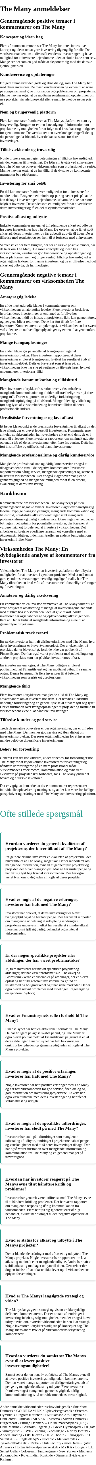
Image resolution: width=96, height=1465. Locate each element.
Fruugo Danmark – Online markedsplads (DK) (53, 1423)
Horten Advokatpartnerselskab (36, 1447)
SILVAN (39, 1419)
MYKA (66, 1447)
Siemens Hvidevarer (70, 1455)
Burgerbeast (8, 1423)
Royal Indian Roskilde (37, 1455)
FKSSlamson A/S (57, 1415)
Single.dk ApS (29, 1439)
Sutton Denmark (74, 1419)
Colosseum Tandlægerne (38, 1451)
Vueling (40, 1431)
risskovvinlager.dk (57, 1407)
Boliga (80, 1447)
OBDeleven (33, 1435)
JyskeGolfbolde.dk (13, 1443)
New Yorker (67, 1451)
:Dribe (34, 1443)
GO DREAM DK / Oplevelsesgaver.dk (44, 1411)
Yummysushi (11, 1431)
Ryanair (78, 1415)
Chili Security (51, 1443)
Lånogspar (74, 1435)
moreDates (71, 1443)
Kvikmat (6, 1459)
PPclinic (48, 1439)
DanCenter (7, 1419)
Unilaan (24, 1419)
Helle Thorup (54, 1435)
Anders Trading (11, 1435)
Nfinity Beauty (77, 1431)
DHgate (89, 1427)
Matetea (54, 1419)
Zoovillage (56, 1431)
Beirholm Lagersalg (36, 1427)
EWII (27, 1431)
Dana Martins (9, 1427)
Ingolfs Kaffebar (30, 1415)
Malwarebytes (67, 1439)
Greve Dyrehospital (67, 1427)
